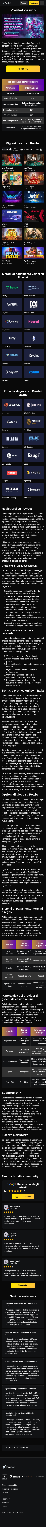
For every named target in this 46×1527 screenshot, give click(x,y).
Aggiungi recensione (23, 1197)
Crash (26, 149)
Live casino (15, 149)
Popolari (5, 149)
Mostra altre (23, 1285)
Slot (37, 149)
